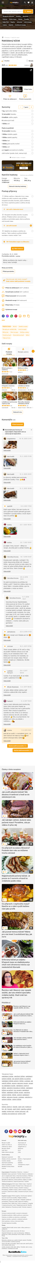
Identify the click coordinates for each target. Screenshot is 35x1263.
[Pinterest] (11, 1131)
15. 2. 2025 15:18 (25, 456)
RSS (19, 1157)
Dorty (30, 1191)
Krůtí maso (15, 1184)
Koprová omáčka (23, 1201)
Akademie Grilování (8, 16)
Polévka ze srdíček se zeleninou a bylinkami (14, 1217)
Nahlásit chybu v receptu (18, 157)
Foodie (20, 1160)
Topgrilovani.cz (22, 1146)
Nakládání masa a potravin (9, 1174)
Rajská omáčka (22, 1197)
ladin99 (9, 506)
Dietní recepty (22, 1189)
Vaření (27, 335)
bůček (14, 1095)
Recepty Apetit (6, 1148)
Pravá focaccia (26, 1177)
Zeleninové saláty (12, 1191)
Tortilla (19, 1174)
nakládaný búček (7, 1076)
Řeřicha (31, 1176)
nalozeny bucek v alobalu (15, 1097)
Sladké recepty (13, 1189)
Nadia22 (10, 701)
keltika (9, 525)
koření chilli (21, 1114)
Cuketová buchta (7, 1205)
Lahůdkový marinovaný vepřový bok (9, 402)
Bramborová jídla (10, 1186)
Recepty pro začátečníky (9, 329)
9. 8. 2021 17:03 (26, 506)
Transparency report (23, 1164)
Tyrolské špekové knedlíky (9, 1223)
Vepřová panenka (18, 1181)
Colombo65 (5, 407)
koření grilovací (20, 1111)
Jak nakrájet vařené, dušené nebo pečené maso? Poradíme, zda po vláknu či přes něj (16, 822)
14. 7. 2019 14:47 (25, 557)
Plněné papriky (16, 1196)
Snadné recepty (23, 326)
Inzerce (4, 1168)
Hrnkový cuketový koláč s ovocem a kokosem (14, 1213)
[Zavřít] (31, 430)
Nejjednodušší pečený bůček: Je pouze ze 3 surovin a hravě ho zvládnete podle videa (16, 878)
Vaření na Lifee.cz (7, 1144)
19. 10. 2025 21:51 (25, 438)
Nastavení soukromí (7, 1157)
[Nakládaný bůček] (10, 445)
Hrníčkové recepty (20, 25)
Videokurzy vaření (7, 1146)
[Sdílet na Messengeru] (7, 316)
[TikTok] (29, 1131)
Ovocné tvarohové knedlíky (9, 1197)
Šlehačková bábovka (7, 1179)
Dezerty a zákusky (27, 1174)
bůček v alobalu (24, 1081)
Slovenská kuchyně (18, 335)
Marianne (20, 1148)
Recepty (7, 37)
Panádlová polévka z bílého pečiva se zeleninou (15, 1215)
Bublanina (8, 1207)
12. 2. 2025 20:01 (25, 474)
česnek (15, 1107)
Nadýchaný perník (22, 1205)
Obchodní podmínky (7, 1162)
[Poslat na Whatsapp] (11, 316)
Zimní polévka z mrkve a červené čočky (13, 1221)
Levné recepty (22, 329)
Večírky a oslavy (24, 332)
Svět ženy (4, 1150)
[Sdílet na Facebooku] (3, 316)
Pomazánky (13, 1172)
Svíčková (18, 1177)
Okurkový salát (13, 1201)
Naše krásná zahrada (7, 1152)
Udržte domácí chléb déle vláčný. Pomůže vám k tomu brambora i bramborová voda (17, 1247)
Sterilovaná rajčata (26, 1196)
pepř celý (21, 1107)
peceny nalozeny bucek (20, 1083)
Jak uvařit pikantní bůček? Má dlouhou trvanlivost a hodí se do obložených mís (15, 794)
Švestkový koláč (16, 1207)
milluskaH (4, 390)
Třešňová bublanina (7, 1181)
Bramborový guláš (7, 1199)
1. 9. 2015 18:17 (26, 730)
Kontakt (20, 1166)
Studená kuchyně (23, 1191)
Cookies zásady (6, 1160)
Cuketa (5, 25)
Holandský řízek (6, 1203)
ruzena (26, 65)
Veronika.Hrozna (12, 557)
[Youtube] (20, 1131)
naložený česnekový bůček (16, 1088)
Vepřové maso (15, 37)
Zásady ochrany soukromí (9, 1159)
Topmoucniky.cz (22, 1144)
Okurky (20, 19)
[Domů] (3, 37)
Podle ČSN (6, 22)
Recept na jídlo (6, 1142)
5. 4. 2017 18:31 (26, 701)
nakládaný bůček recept (15, 1092)
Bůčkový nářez (23, 368)
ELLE (19, 1150)
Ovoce (3, 1193)
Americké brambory (22, 1176)
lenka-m (20, 372)
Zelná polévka (18, 1179)
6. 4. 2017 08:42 (26, 687)
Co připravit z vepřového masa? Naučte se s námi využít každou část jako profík (15, 906)
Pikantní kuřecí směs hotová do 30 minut (13, 1231)
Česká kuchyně (7, 335)
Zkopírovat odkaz (28, 316)
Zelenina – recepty (22, 1172)
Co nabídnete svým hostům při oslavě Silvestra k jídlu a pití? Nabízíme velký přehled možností (22, 1048)
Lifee (19, 1152)
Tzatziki (26, 1181)
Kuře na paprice (22, 1203)
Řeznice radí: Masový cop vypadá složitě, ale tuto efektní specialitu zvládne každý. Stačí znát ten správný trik (16, 994)
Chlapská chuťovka (8, 386)
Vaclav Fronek (22, 407)
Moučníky (25, 16)
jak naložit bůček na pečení (21, 1079)
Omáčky (18, 16)
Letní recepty (28, 22)
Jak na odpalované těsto (9, 1176)
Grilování (19, 22)
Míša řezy (14, 1203)
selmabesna (11, 632)
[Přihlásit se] (32, 2)
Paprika (13, 22)
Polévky (5, 19)
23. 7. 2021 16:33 (25, 525)
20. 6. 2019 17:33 (25, 632)
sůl (5, 1109)
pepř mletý (16, 1109)
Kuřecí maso (12, 19)
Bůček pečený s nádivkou (7, 369)
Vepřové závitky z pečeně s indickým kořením (14, 1219)
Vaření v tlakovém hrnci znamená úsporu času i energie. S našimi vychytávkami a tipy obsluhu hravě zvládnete (22, 1057)
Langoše (30, 1203)
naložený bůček (19, 1076)
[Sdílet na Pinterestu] (15, 316)
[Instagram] (15, 1131)
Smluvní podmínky (7, 1164)
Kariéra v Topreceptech (24, 1159)
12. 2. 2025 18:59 (25, 488)
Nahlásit (20, 1162)
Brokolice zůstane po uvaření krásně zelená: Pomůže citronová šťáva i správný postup (16, 1240)
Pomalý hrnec (20, 1186)
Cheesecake (16, 1199)
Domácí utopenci (27, 1207)
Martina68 (10, 456)
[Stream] (24, 1131)
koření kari (10, 1111)
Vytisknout (20, 316)
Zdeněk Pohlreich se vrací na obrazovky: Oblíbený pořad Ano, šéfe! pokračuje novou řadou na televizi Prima (16, 1234)
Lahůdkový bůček (24, 386)
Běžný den (6, 332)
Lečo (14, 1205)
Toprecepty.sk (22, 1142)
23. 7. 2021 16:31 (25, 542)
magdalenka (11, 439)
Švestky (26, 19)
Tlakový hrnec (6, 338)
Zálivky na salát (27, 1179)
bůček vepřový (7, 1107)
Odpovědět (7, 450)
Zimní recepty (14, 332)
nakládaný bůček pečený (10, 1081)
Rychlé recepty (13, 1187)
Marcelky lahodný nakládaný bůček (24, 402)
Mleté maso (22, 1184)
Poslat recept (24, 316)
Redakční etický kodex (8, 1166)
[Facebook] (6, 1131)
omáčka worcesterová (9, 1114)
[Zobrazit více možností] (3, 320)
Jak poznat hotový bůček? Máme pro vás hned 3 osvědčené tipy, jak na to (17, 934)
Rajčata (11, 25)
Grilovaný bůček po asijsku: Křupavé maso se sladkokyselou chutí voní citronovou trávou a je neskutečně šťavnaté (16, 963)
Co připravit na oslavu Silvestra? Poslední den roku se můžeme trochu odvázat (16, 850)
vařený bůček (16, 1099)
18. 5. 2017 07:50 (25, 646)
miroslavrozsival (22, 390)
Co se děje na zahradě (9, 1177)
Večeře (15, 326)
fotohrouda (5, 373)
